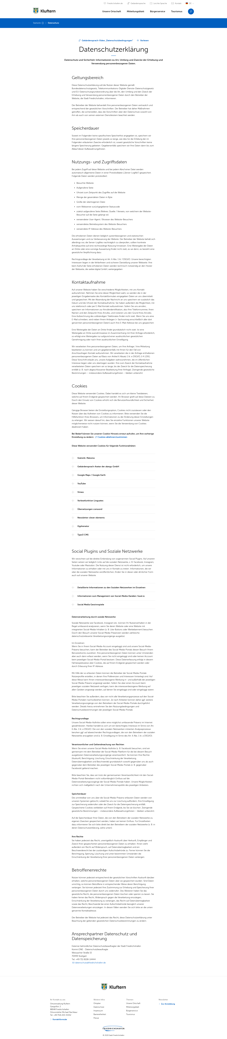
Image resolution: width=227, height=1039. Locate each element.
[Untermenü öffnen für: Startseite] (43, 23)
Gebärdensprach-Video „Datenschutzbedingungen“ (107, 40)
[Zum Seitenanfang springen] (224, 1033)
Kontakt (178, 3)
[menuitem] (111, 12)
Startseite (37, 23)
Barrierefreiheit (100, 1014)
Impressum (98, 1011)
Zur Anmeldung (168, 1004)
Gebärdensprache (138, 3)
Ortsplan (97, 1003)
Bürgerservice (157, 11)
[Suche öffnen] (191, 11)
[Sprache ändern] (190, 3)
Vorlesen (144, 40)
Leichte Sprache (160, 3)
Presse (96, 1018)
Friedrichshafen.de (115, 3)
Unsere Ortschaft (111, 11)
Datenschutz (53, 23)
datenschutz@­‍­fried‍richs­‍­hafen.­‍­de (90, 962)
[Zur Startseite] (44, 9)
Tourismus (176, 11)
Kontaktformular (60, 1019)
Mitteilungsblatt (135, 11)
